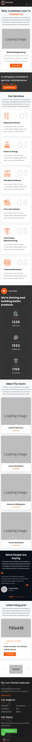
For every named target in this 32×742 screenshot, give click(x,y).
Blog (17, 709)
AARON (6, 641)
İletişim (18, 712)
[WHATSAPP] (3, 733)
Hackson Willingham (16, 504)
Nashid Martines (16, 427)
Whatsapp (10, 731)
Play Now (13, 291)
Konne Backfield (16, 466)
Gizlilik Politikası (6, 712)
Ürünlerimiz (5, 709)
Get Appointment (10, 87)
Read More (8, 65)
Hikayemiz (4, 706)
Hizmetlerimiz (20, 706)
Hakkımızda (5, 695)
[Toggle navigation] (30, 4)
